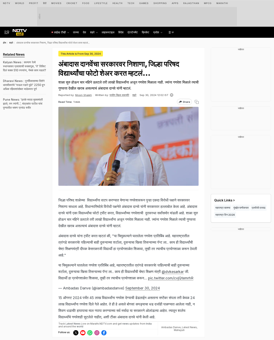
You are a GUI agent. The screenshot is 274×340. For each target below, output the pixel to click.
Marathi (222, 3)
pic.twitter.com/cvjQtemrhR (170, 278)
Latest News (189, 327)
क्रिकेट (145, 32)
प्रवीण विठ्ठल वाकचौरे (119, 95)
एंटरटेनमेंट (133, 32)
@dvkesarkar (173, 272)
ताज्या (76, 32)
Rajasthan (191, 3)
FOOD (85, 3)
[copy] (197, 102)
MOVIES (56, 3)
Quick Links (223, 200)
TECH (130, 3)
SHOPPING (160, 3)
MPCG (208, 3)
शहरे (134, 95)
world (80, 326)
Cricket (71, 3)
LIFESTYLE (101, 3)
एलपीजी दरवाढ (258, 207)
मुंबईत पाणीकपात (241, 207)
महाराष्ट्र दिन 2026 (225, 214)
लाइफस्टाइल (108, 32)
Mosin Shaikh (83, 95)
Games (144, 3)
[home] (20, 31)
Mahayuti (179, 330)
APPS (175, 3)
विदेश (121, 32)
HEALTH (118, 3)
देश (84, 32)
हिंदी (45, 3)
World (19, 3)
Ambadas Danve (171, 327)
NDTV (6, 3)
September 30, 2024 (142, 288)
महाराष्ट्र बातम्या (222, 207)
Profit (33, 3)
